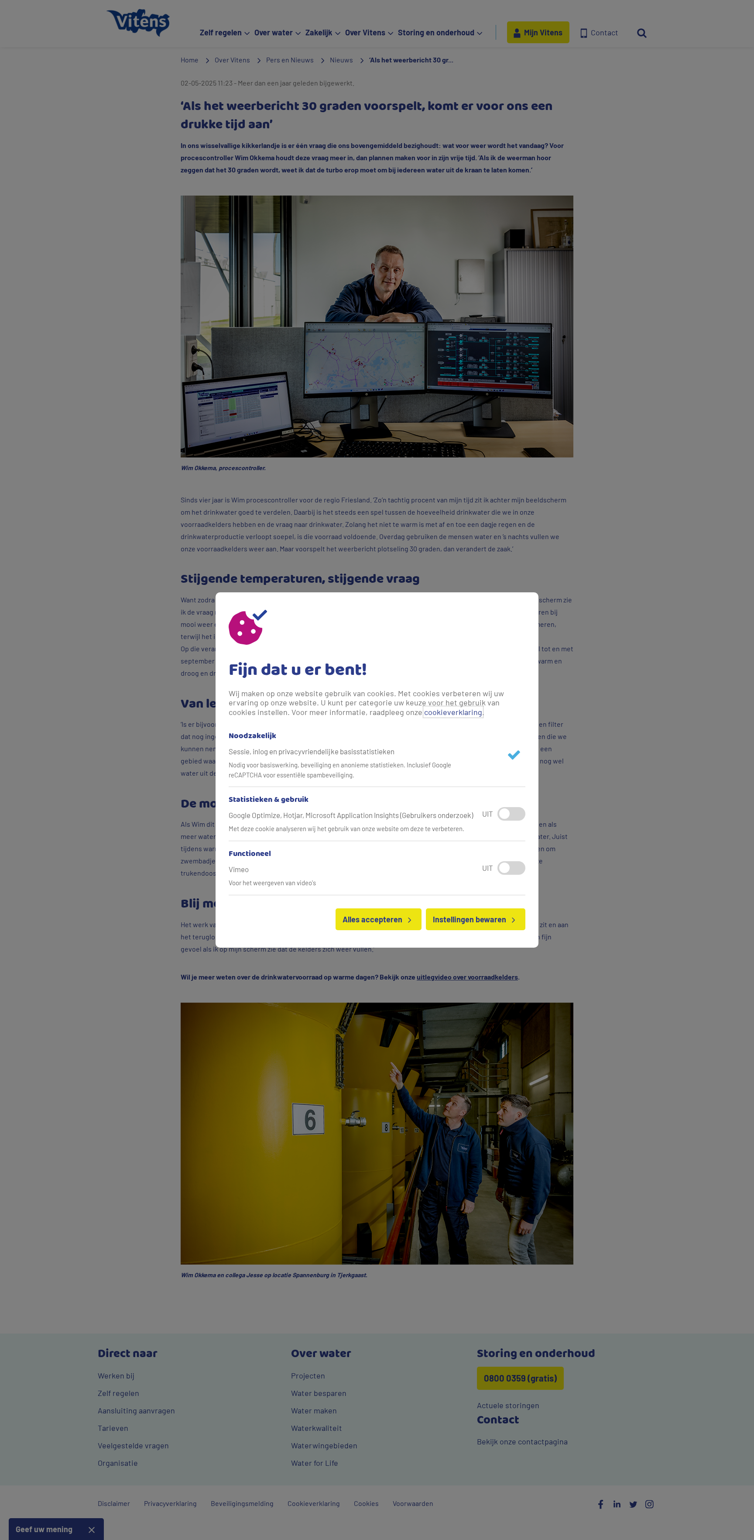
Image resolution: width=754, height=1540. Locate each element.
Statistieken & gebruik (268, 800)
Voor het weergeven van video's (272, 883)
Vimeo (239, 869)
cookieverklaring (453, 712)
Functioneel (250, 854)
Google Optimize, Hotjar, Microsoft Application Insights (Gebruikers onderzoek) (351, 815)
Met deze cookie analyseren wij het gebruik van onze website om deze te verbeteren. (346, 828)
